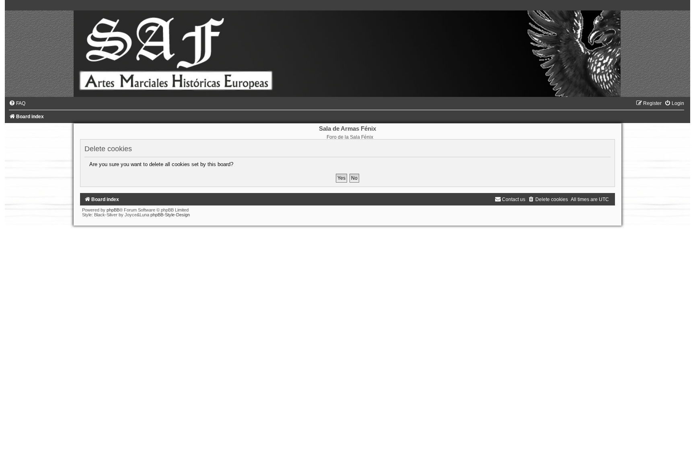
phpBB (113, 209)
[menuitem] (17, 103)
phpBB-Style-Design (170, 214)
